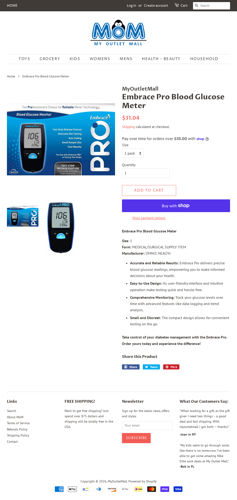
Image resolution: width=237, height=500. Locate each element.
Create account (156, 5)
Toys (24, 58)
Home (11, 77)
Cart (184, 5)
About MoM (15, 417)
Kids (75, 58)
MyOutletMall (117, 481)
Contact (12, 441)
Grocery (50, 58)
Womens (100, 58)
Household (204, 58)
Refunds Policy (17, 429)
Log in (131, 5)
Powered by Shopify (142, 481)
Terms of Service (18, 423)
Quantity (128, 164)
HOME (12, 5)
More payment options (148, 218)
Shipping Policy (18, 435)
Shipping (128, 127)
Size (125, 145)
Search (11, 411)
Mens (126, 58)
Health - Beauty (161, 58)
